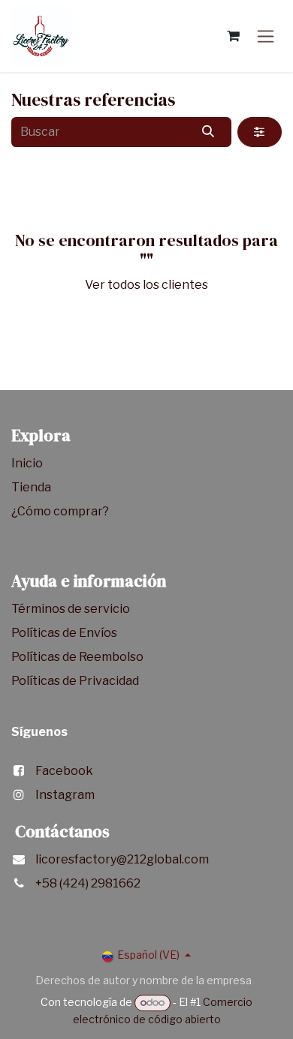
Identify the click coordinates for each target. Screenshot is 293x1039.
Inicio (27, 463)
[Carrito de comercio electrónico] (232, 36)
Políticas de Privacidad (75, 681)
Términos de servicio (71, 609)
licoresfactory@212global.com (122, 859)
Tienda (32, 487)
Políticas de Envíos (64, 633)
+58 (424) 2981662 (87, 883)
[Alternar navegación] (265, 36)
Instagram (65, 795)
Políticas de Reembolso (77, 657)
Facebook (64, 771)
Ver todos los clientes (146, 285)
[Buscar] (208, 132)
